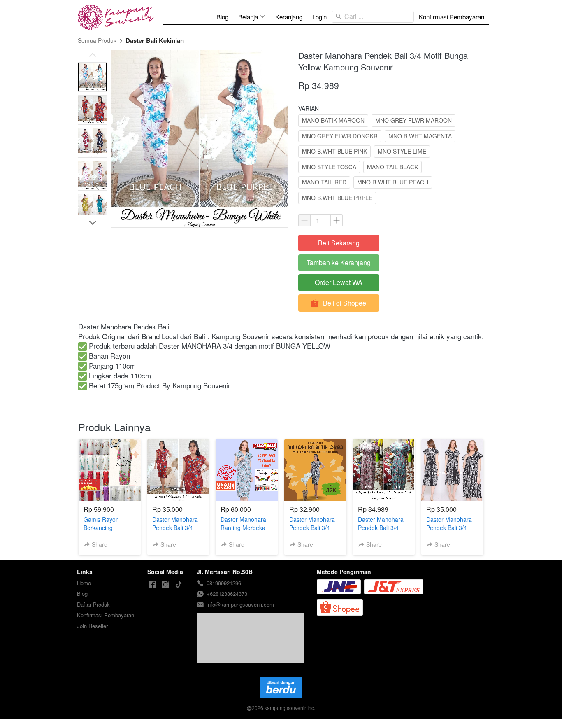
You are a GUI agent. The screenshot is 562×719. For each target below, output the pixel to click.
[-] (152, 584)
